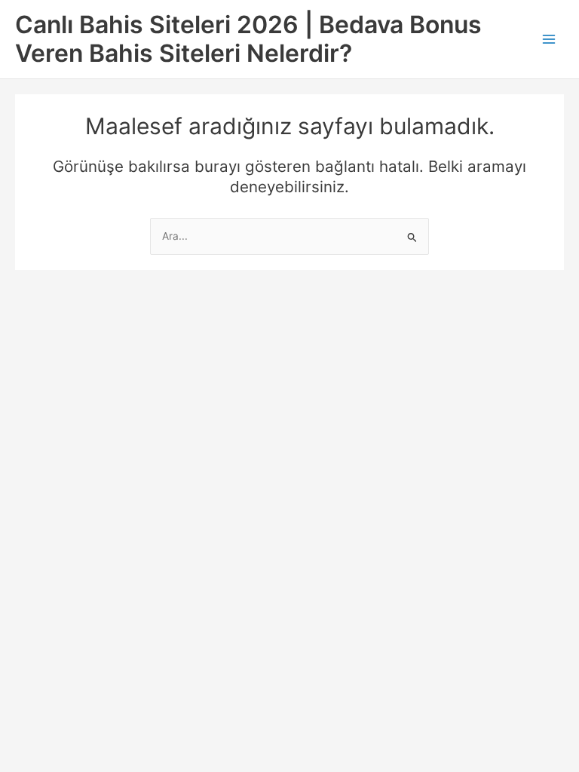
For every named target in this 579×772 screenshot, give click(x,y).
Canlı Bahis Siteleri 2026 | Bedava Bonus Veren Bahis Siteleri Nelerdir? (248, 39)
